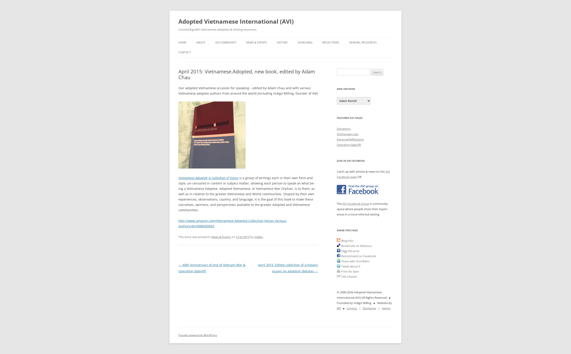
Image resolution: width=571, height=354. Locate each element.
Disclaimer (369, 308)
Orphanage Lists (347, 134)
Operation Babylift (349, 145)
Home (182, 42)
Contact (184, 52)
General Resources (363, 42)
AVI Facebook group (355, 204)
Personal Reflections (350, 139)
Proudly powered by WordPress (197, 335)
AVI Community (225, 42)
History (282, 42)
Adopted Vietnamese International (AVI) (236, 21)
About (200, 42)
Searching (305, 42)
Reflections (330, 42)
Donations (344, 129)
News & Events (256, 42)
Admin (386, 308)
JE (339, 308)
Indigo (258, 237)
